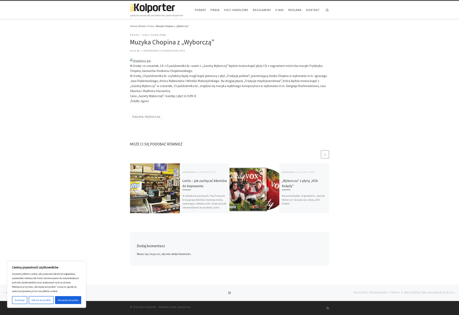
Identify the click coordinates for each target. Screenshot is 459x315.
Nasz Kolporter (147, 307)
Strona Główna (138, 26)
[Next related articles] (325, 154)
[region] (46, 284)
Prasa (151, 26)
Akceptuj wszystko (68, 300)
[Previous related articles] (316, 154)
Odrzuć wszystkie (41, 300)
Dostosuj (19, 300)
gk (138, 50)
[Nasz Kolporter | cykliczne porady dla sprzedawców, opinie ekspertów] (152, 7)
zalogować (154, 254)
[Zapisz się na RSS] (327, 308)
